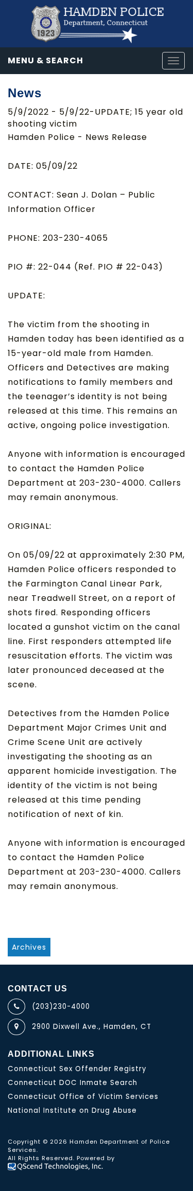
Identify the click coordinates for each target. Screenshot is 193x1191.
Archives (29, 947)
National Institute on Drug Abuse (72, 1110)
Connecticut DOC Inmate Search (72, 1083)
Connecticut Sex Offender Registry (77, 1069)
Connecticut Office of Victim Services (83, 1096)
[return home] (96, 23)
